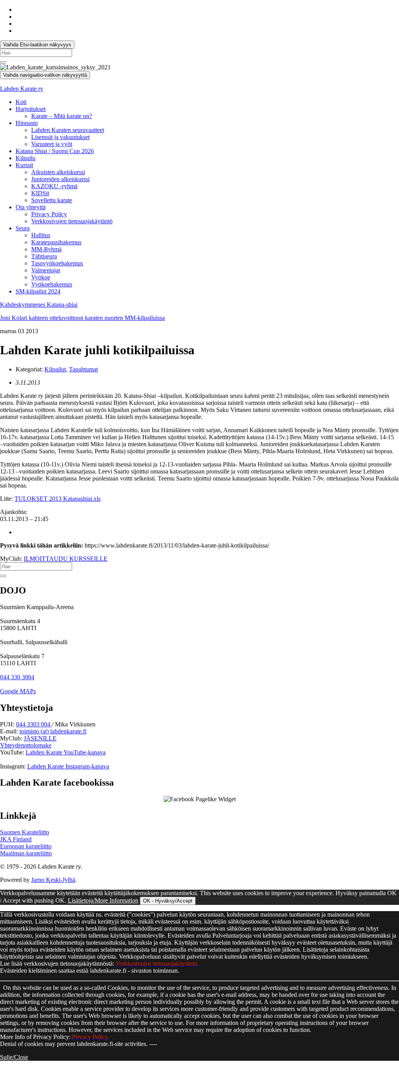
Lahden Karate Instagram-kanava (68, 766)
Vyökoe (40, 277)
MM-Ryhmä (46, 249)
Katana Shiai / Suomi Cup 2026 (55, 151)
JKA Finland (16, 839)
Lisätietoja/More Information (103, 900)
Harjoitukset (31, 109)
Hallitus (40, 235)
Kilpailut (55, 369)
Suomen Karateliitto (24, 832)
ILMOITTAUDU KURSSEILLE (66, 558)
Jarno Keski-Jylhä (53, 879)
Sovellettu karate (51, 200)
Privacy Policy (49, 214)
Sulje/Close (14, 1057)
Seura (23, 228)
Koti (21, 102)
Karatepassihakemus (56, 242)
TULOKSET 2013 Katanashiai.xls (57, 498)
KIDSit (40, 193)
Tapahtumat (83, 369)
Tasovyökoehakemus (57, 263)
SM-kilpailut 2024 (38, 291)
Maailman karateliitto (26, 853)
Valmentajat (45, 270)
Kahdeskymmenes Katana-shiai (39, 304)
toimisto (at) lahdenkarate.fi (53, 731)
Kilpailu (25, 158)
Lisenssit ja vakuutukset (60, 137)
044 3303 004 (34, 724)
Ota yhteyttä (31, 207)
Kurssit (24, 165)
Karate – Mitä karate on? (61, 116)
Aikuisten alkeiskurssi (58, 172)
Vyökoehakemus (51, 284)
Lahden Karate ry (21, 88)
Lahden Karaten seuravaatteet (67, 130)
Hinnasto (27, 123)
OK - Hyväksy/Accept (167, 901)
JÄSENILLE (40, 738)
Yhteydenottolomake (25, 745)
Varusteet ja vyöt (51, 144)
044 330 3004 (17, 677)
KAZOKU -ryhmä (54, 186)
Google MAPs (18, 691)
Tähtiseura (44, 256)
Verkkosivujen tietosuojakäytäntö (72, 221)
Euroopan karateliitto (25, 846)
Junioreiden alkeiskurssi (60, 179)
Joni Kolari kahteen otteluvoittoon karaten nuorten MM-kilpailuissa (82, 317)
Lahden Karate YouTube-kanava (66, 752)
